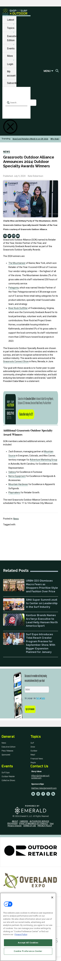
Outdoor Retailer (8, 777)
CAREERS (24, 821)
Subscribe (12, 83)
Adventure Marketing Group (43, 459)
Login (10, 64)
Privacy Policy (21, 934)
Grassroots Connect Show (16, 361)
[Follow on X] (48, 794)
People (33, 763)
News (6, 151)
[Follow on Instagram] (38, 794)
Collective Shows (8, 780)
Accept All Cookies (28, 942)
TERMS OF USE (29, 826)
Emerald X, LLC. (26, 816)
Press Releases (7, 751)
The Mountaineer (16, 263)
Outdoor (33, 751)
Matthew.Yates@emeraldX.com (44, 788)
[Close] (52, 897)
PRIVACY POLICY (45, 826)
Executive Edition (8, 747)
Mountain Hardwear (18, 484)
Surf (32, 743)
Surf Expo (6, 773)
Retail (32, 755)
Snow (32, 747)
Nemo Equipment (17, 476)
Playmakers (14, 492)
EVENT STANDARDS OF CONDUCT (33, 823)
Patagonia (13, 287)
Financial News (36, 759)
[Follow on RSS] (53, 794)
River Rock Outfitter (18, 308)
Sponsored (6, 755)
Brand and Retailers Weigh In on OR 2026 (30, 139)
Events (11, 48)
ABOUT (15, 821)
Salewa (12, 472)
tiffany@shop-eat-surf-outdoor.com (40, 777)
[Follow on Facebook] (43, 794)
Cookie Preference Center (28, 951)
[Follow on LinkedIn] (33, 794)
